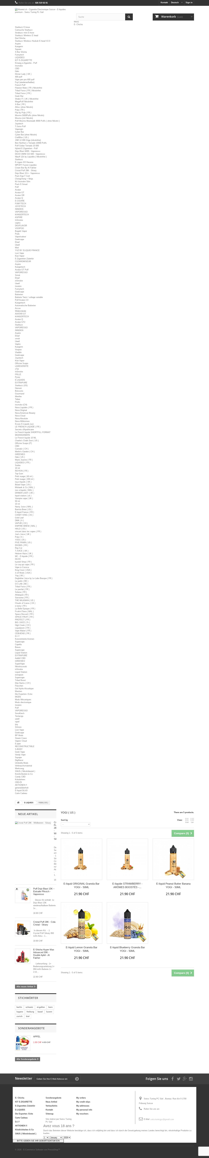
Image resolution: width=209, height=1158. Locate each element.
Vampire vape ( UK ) (24, 498)
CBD (17, 68)
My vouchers (82, 1114)
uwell (17, 719)
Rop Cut (18, 548)
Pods (17, 234)
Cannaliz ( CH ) (21, 449)
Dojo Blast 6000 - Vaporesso (27, 151)
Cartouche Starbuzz (24, 30)
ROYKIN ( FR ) (21, 471)
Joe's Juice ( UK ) (23, 534)
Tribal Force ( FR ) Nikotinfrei (28, 90)
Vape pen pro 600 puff (24, 79)
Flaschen (19, 686)
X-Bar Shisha (21, 52)
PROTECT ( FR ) (22, 619)
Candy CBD (20, 777)
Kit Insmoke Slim (22, 181)
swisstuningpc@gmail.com (162, 1119)
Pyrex (17, 377)
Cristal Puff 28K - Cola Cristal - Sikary (44, 923)
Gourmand (19, 394)
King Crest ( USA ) (23, 570)
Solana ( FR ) (21, 592)
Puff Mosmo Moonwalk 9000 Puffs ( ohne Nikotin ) (37, 121)
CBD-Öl (18, 782)
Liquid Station (21, 653)
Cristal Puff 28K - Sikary (26, 170)
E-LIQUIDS (20, 380)
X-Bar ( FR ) (20, 104)
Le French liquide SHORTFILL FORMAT (32, 432)
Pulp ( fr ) (19, 537)
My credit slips (83, 1102)
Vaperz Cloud (21, 741)
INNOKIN (19, 209)
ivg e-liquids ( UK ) (23, 482)
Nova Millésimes (22, 421)
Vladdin (18, 352)
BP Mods (19, 735)
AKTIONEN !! (21, 785)
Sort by (64, 820)
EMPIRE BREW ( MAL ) (26, 526)
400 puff (18, 77)
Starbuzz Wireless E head (26, 35)
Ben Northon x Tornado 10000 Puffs (31, 143)
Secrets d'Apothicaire (24, 429)
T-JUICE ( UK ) (21, 551)
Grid (186, 822)
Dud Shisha (20, 38)
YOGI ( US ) (20, 540)
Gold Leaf (19, 518)
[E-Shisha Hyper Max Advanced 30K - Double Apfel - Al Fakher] (22, 956)
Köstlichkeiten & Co (24, 774)
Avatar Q (19, 198)
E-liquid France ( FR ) (24, 512)
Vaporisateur (20, 236)
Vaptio (18, 344)
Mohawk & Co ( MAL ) (25, 487)
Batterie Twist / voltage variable (29, 297)
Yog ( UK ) (19, 575)
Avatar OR (19, 195)
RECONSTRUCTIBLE (24, 746)
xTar (17, 369)
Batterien (19, 294)
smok (17, 338)
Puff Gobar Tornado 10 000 (27, 146)
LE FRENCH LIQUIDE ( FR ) (27, 427)
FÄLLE (18, 374)
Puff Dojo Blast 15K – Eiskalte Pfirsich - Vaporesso (43, 891)
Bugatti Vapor (21, 231)
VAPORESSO (21, 212)
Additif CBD (20, 658)
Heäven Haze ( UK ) (24, 553)
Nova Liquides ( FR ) (24, 407)
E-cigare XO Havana (24, 162)
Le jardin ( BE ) (21, 581)
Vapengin (19, 129)
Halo (17, 71)
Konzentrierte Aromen (24, 639)
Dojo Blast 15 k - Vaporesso (27, 173)
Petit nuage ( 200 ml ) (24, 479)
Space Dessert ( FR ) (24, 614)
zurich (19, 1016)
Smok (17, 275)
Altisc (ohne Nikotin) (24, 107)
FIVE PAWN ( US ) (23, 542)
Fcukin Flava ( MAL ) (24, 611)
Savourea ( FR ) (22, 597)
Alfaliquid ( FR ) (22, 595)
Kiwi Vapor (19, 256)
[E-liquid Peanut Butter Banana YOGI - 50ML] (173, 859)
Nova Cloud (20, 416)
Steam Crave (21, 738)
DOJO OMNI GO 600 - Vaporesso (30, 154)
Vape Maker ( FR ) (23, 631)
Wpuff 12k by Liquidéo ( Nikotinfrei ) (31, 157)
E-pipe (18, 744)
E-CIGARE (20, 201)
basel (40, 1012)
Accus (18, 308)
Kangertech (20, 267)
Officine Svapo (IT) (23, 443)
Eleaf (17, 242)
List (192, 822)
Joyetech (19, 123)
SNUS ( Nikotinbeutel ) (25, 771)
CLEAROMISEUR (23, 261)
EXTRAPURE (21, 383)
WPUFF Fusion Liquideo (26, 165)
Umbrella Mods (21, 763)
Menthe (18, 396)
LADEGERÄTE (21, 366)
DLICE (18, 559)
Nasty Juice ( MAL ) (24, 507)
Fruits (17, 402)
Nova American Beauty (25, 413)
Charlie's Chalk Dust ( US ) (27, 440)
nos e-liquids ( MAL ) (24, 490)
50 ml (17, 501)
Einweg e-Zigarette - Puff (26, 63)
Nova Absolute (21, 418)
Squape (18, 757)
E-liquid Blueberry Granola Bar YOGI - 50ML (127, 949)
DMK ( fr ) (19, 520)
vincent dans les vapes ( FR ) (28, 531)
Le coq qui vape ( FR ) (25, 564)
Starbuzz (19, 159)
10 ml (17, 468)
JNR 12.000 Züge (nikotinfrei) (28, 140)
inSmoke (19, 281)
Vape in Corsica (22, 567)
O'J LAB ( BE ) (21, 584)
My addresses (82, 1106)
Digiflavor (19, 760)
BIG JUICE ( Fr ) (22, 622)
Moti (17, 247)
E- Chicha (78, 24)
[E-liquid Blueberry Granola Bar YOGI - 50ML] (127, 923)
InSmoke (19, 220)
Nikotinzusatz (21, 666)
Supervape (19, 642)
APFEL (36, 1036)
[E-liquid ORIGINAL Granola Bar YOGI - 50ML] (81, 859)
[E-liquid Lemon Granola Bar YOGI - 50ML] (81, 923)
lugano (20, 1012)
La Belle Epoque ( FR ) (25, 608)
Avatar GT (19, 192)
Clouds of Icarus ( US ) (25, 603)
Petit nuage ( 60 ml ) (24, 476)
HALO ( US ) (20, 529)
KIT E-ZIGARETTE (23, 60)
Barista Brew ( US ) (23, 509)
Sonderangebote (31, 1028)
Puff (17, 187)
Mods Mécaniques (23, 699)
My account (84, 1093)
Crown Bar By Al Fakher (25, 168)
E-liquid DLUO (21, 790)
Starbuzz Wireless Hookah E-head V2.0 (32, 41)
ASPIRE (18, 217)
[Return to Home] (18, 803)
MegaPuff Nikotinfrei (24, 101)
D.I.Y (17, 636)
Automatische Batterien (25, 305)
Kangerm (19, 46)
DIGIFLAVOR (21, 225)
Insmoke (19, 66)
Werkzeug (19, 768)
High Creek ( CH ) (23, 625)
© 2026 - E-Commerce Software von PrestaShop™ (37, 1150)
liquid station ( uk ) (23, 495)
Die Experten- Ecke (23, 694)
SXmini (18, 727)
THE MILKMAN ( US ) (25, 600)
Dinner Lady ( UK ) (23, 74)
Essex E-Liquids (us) (24, 424)
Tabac (17, 399)
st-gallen (41, 1007)
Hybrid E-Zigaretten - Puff (26, 148)
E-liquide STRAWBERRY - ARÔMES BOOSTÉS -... (127, 885)
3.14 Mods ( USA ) (23, 573)
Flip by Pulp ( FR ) (23, 112)
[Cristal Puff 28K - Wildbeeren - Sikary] (33, 822)
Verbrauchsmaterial (23, 766)
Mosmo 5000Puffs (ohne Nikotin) (29, 115)
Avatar (18, 190)
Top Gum (19, 473)
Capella (18, 644)
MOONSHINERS (22, 435)
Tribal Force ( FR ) (23, 93)
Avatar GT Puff (21, 270)
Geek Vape (20, 752)
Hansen (18, 388)
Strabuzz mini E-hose (24, 33)
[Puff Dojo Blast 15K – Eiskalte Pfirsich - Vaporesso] (22, 895)
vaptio (17, 223)
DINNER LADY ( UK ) (24, 493)
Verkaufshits (51, 1106)
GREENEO (20, 454)
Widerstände (20, 311)
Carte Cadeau (21, 793)
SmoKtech (19, 713)
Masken (18, 691)
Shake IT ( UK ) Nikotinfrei (26, 99)
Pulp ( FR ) (20, 110)
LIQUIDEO (19, 57)
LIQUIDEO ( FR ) (22, 462)
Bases (18, 647)
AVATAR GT (20, 314)
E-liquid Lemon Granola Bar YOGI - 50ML (81, 949)
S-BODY (19, 749)
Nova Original (21, 410)
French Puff (20, 85)
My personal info (84, 1110)
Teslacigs (19, 716)
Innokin (18, 286)
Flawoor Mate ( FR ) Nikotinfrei (28, 88)
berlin (19, 1007)
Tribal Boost (20, 680)
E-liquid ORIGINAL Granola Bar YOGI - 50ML (81, 885)
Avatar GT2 (20, 322)
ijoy (16, 724)
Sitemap (49, 1114)
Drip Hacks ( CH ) (23, 683)
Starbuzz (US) (21, 385)
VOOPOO (19, 228)
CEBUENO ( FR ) (22, 633)
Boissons (19, 391)
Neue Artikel (28, 814)
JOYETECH (20, 206)
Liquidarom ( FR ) (22, 628)
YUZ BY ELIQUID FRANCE (27, 250)
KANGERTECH (22, 214)
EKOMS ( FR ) (21, 545)
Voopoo (18, 349)
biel (28, 1016)
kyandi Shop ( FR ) (23, 562)
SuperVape (20, 664)
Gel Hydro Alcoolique (24, 688)
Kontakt (164, 2)
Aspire (18, 44)
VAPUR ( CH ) (21, 523)
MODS (18, 697)
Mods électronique (23, 702)
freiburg (30, 1012)
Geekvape (19, 239)
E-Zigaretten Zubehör (24, 259)
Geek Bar (19, 96)
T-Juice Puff (20, 126)
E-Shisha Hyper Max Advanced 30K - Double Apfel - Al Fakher (43, 953)
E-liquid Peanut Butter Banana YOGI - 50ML (173, 885)
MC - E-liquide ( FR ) (24, 556)
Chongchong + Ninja (24, 179)
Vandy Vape (20, 755)
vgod (17, 721)
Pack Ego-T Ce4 (22, 176)
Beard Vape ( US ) (23, 484)
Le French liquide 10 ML (25, 438)
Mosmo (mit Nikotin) (24, 118)
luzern (49, 1012)
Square (18, 49)
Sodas (18, 465)
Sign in (189, 2)
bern (50, 1007)
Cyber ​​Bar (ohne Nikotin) (26, 134)
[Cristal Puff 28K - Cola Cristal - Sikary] (22, 928)
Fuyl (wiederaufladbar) (24, 82)
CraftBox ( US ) (22, 137)
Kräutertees (20, 779)
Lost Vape (19, 253)
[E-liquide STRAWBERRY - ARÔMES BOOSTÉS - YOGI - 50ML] (127, 859)
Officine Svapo (21, 363)
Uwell (17, 245)
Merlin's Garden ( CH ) (25, 451)
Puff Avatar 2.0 (21, 300)
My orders (81, 1098)
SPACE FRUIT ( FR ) (24, 617)
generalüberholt (21, 788)
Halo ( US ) (20, 457)
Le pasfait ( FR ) (22, 589)
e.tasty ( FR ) (21, 606)
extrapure (19, 675)
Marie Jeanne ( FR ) (24, 460)
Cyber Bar (19, 132)
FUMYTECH (20, 203)
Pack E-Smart (21, 184)
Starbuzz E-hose (22, 27)
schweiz (29, 1007)
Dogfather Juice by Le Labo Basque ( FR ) (33, 578)
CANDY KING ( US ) (24, 515)
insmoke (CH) (21, 405)
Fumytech (19, 55)
